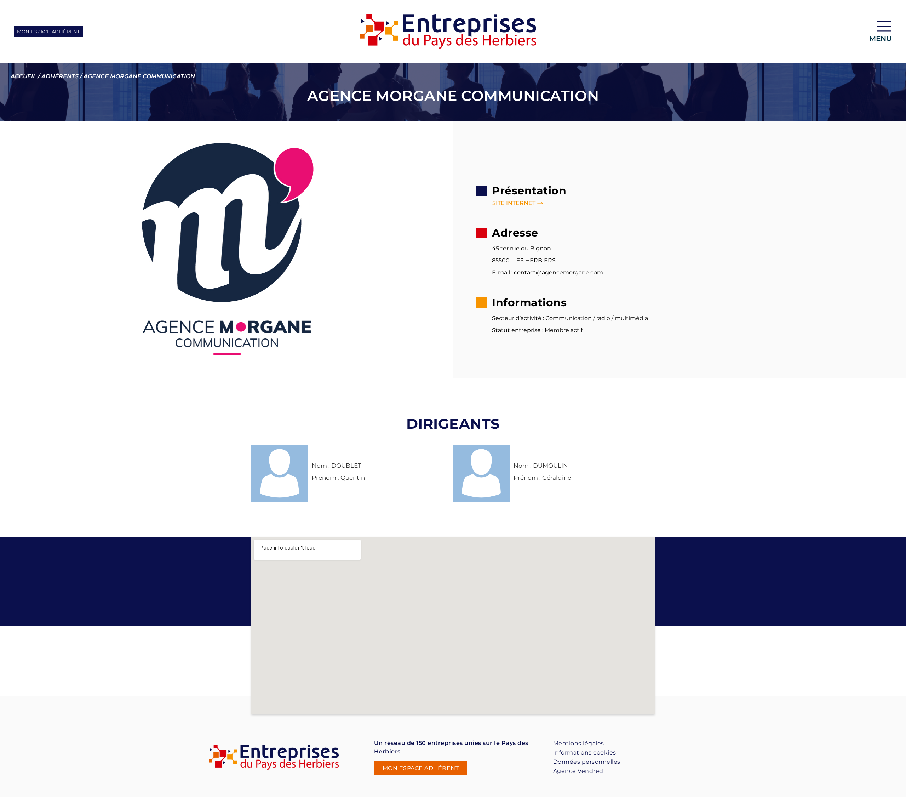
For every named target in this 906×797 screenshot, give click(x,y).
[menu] (884, 26)
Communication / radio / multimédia (596, 318)
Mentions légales (578, 743)
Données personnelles (586, 761)
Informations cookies (584, 752)
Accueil (23, 76)
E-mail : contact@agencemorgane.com (547, 272)
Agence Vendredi (579, 771)
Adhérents (60, 76)
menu (880, 38)
